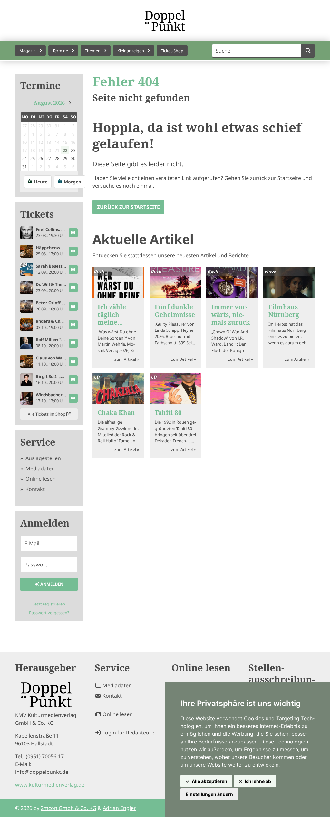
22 (65, 150)
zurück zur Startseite (128, 207)
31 (24, 167)
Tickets (37, 214)
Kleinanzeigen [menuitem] (130, 51)
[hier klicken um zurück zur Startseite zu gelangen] (165, 20)
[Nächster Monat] (70, 103)
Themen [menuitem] (93, 51)
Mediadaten (39, 468)
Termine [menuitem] (60, 51)
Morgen (72, 182)
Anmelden (51, 584)
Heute (40, 182)
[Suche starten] (308, 50)
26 (40, 158)
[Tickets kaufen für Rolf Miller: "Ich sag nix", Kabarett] (73, 343)
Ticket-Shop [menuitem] (172, 51)
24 (24, 158)
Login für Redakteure (127, 732)
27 (48, 158)
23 (73, 150)
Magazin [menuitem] (27, 51)
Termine (40, 85)
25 (32, 158)
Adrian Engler (119, 808)
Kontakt (34, 489)
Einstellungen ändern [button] (209, 794)
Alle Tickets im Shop (47, 414)
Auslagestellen (42, 458)
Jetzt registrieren (49, 604)
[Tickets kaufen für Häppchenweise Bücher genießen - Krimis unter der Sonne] (73, 251)
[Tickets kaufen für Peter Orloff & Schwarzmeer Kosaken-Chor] (73, 306)
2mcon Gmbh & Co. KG (68, 808)
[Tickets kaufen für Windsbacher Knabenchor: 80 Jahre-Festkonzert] (73, 398)
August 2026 (49, 102)
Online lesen (40, 478)
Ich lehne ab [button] (258, 781)
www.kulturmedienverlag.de (49, 784)
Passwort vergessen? (49, 612)
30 (73, 158)
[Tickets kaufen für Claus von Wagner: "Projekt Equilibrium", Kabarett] (73, 361)
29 (65, 158)
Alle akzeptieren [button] (209, 781)
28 (57, 158)
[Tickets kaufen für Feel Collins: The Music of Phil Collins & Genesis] (73, 232)
